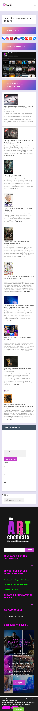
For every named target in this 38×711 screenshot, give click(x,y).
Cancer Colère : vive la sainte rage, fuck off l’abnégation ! (18, 209)
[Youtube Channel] (26, 38)
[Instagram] (7, 38)
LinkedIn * (8, 585)
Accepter (6, 708)
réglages (26, 704)
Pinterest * (17, 585)
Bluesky (15, 590)
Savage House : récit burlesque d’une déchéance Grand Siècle (16, 242)
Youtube (26, 580)
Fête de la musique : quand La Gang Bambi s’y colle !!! (18, 338)
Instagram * (18, 580)
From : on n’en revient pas (12, 175)
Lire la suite (10, 155)
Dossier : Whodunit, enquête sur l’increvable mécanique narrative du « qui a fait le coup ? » (19, 108)
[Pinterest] (11, 38)
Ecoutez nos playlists (16, 46)
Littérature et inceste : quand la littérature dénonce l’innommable (18, 369)
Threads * (8, 590)
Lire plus (19, 682)
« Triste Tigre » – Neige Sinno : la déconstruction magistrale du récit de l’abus (18, 405)
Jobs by (6, 472)
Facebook (7, 580)
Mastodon (25, 585)
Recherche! (10, 459)
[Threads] (15, 38)
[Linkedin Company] (23, 38)
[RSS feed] (30, 38)
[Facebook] (4, 38)
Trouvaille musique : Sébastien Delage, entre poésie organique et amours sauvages (19, 306)
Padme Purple (16, 651)
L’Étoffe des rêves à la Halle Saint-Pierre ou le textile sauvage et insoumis (19, 277)
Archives (5, 495)
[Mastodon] (19, 38)
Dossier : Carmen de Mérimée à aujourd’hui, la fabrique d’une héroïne (18, 141)
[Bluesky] (34, 38)
